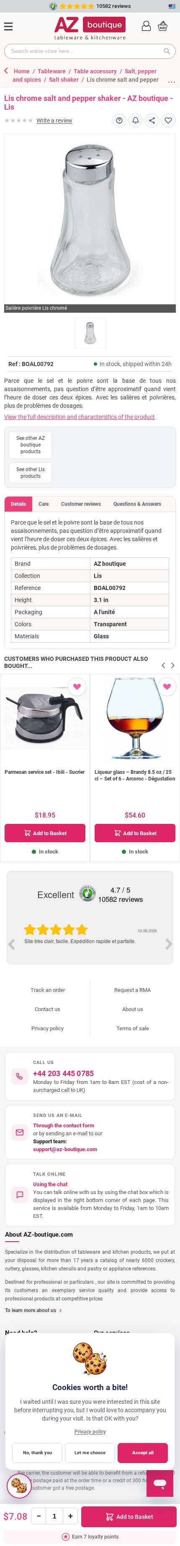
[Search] (169, 51)
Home (22, 71)
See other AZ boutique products (30, 444)
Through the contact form (63, 1125)
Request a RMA (132, 990)
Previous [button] (11, 944)
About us (132, 1009)
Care (44, 504)
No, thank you (37, 1453)
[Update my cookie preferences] (19, 1485)
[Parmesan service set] (45, 718)
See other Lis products (30, 473)
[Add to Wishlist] (168, 120)
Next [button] (169, 944)
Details (18, 504)
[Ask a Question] (119, 120)
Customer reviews (81, 504)
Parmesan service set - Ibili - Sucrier (45, 772)
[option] (90, 943)
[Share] (151, 120)
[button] (146, 25)
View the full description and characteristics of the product (79, 417)
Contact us (47, 1009)
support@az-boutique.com (65, 1149)
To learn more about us (30, 1310)
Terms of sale (132, 1028)
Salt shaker (64, 79)
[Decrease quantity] (38, 1516)
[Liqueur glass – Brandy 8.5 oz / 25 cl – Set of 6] (135, 718)
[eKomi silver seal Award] (87, 893)
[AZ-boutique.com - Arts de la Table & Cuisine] (90, 28)
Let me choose (90, 1453)
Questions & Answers (137, 504)
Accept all (143, 1453)
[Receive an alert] (135, 120)
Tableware (52, 71)
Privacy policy (47, 1028)
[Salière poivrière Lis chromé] (90, 333)
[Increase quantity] (70, 1516)
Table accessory (96, 71)
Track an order (48, 990)
